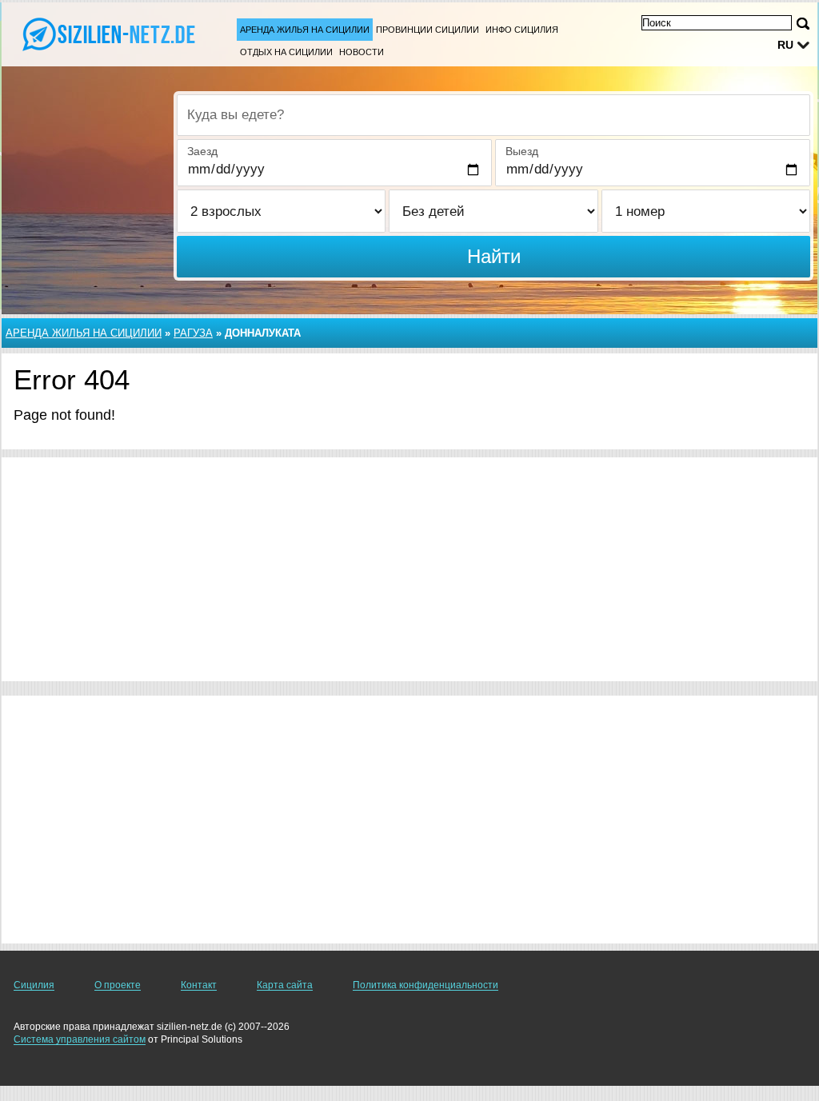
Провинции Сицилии (427, 29)
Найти (494, 256)
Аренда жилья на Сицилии (305, 29)
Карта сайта (285, 985)
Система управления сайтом (80, 1039)
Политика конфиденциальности (425, 985)
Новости (361, 52)
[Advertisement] (409, 569)
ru (785, 44)
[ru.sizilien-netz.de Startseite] (112, 33)
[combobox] (493, 115)
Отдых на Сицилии (286, 52)
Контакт (199, 985)
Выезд (521, 151)
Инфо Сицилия (521, 29)
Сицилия (34, 985)
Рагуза (193, 333)
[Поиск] (803, 24)
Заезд (202, 151)
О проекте (117, 985)
